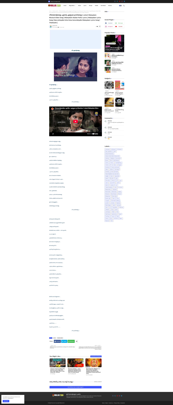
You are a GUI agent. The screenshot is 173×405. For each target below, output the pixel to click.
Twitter (65, 341)
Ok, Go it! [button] (6, 401)
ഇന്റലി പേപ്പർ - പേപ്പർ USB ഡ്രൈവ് (109, 110)
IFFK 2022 (112, 178)
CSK (111, 165)
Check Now (10, 398)
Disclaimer (122, 403)
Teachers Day (114, 214)
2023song (107, 149)
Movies (110, 5)
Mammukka (114, 191)
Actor (115, 151)
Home (65, 5)
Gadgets (107, 176)
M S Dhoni (120, 187)
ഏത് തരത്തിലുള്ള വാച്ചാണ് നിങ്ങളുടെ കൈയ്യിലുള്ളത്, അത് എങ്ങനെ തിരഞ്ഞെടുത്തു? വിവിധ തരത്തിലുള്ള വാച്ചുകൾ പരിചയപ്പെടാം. (109, 93)
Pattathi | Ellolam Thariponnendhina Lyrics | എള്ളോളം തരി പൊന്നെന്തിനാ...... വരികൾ (118, 70)
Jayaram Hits (112, 183)
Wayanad (107, 220)
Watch (121, 218)
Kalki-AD (107, 185)
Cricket (106, 165)
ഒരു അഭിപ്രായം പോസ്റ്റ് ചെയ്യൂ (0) (75, 387)
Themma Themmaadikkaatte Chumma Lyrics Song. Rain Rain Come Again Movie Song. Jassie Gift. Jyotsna (57, 370)
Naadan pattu (55, 11)
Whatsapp (72, 341)
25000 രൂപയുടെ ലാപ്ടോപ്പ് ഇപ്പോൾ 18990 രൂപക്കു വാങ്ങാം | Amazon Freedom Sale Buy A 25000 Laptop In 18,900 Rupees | (119, 93)
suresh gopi (107, 212)
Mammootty (107, 191)
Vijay (111, 218)
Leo (116, 185)
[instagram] (122, 1)
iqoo (121, 180)
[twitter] (117, 1)
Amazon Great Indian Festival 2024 (112, 156)
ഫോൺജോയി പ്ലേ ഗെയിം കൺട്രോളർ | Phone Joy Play (119, 110)
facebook (110, 23)
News (79, 5)
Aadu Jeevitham (108, 151)
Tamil (117, 212)
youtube (120, 26)
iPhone (113, 180)
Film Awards (117, 169)
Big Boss (112, 158)
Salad (114, 205)
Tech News (103, 5)
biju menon (118, 158)
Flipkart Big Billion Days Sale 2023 (112, 174)
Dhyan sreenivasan (115, 167)
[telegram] (124, 1)
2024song (113, 149)
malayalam (115, 189)
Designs (119, 165)
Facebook (58, 341)
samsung (118, 205)
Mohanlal (107, 194)
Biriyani (106, 160)
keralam (112, 185)
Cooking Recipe (118, 162)
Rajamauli (118, 203)
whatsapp (120, 23)
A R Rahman (119, 149)
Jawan (106, 183)
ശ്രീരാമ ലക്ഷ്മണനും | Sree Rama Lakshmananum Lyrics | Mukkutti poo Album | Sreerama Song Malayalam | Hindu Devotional (118, 56)
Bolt (111, 160)
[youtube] (119, 1)
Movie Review (113, 194)
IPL (117, 180)
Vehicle (106, 218)
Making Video (108, 189)
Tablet (113, 212)
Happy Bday (117, 176)
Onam (118, 198)
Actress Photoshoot (109, 153)
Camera (106, 162)
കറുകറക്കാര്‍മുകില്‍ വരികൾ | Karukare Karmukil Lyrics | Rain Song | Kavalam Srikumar (117, 63)
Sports (116, 209)
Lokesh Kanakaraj (109, 187)
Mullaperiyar (107, 196)
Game (111, 176)
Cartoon (111, 162)
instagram (110, 26)
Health (96, 5)
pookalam (113, 203)
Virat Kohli (116, 218)
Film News (107, 171)
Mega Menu (71, 5)
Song (112, 209)
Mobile (119, 191)
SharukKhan (114, 207)
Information (107, 180)
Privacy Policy (117, 403)
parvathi (107, 203)
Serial (106, 207)
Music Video (114, 196)
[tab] (65, 5)
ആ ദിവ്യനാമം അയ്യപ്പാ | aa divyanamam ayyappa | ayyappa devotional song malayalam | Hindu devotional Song (93, 371)
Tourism (113, 216)
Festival (111, 169)
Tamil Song (107, 214)
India (116, 178)
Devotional (107, 167)
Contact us (111, 403)
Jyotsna (118, 183)
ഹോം (50, 11)
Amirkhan (107, 158)
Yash (112, 220)
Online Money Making (115, 200)
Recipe (90, 5)
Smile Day (121, 207)
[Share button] (76, 341)
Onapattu (107, 200)
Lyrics (85, 5)
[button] (120, 5)
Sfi (110, 207)
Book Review (116, 160)
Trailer (117, 216)
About (106, 403)
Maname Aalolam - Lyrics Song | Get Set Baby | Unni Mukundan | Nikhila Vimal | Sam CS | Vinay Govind (74, 370)
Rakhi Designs (108, 205)
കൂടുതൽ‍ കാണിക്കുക (96, 356)
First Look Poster (114, 171)
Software (107, 209)
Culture (114, 165)
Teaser (120, 214)
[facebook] (115, 1)
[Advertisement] (75, 39)
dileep (106, 169)
